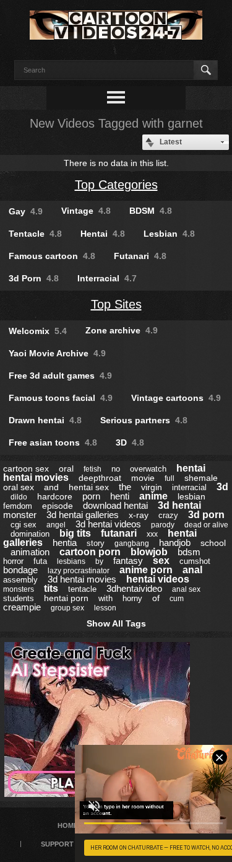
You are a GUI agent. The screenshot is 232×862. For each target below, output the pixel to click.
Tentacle (35, 234)
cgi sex (24, 524)
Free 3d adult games (60, 375)
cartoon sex (26, 468)
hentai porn (66, 598)
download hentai (115, 505)
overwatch (148, 468)
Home (68, 825)
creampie (22, 607)
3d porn (206, 514)
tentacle (82, 589)
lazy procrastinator (79, 570)
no (115, 468)
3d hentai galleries (82, 514)
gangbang (131, 543)
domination (30, 534)
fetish (92, 469)
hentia (65, 542)
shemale (201, 478)
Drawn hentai (45, 420)
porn (91, 496)
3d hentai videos (108, 524)
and (51, 487)
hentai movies (36, 477)
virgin (151, 487)
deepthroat (100, 478)
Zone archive (121, 330)
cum (177, 598)
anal (192, 570)
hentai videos (157, 579)
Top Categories (116, 184)
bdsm (189, 552)
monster (20, 514)
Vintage (86, 211)
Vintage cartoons (176, 398)
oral (66, 468)
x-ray (138, 515)
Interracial (107, 278)
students (18, 598)
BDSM (150, 211)
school (213, 543)
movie (143, 478)
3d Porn (34, 278)
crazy (168, 515)
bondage (20, 570)
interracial (189, 487)
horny (132, 598)
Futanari (140, 256)
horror (13, 561)
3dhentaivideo (134, 588)
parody (162, 525)
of (156, 598)
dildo (19, 497)
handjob (175, 542)
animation (30, 552)
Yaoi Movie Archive (57, 353)
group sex (67, 608)
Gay (26, 211)
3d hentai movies (82, 579)
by (99, 561)
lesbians (71, 561)
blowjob (149, 552)
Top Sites (116, 304)
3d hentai (179, 505)
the (125, 487)
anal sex (186, 589)
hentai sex (89, 487)
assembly (20, 579)
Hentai (102, 234)
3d (222, 487)
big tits (75, 533)
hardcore (54, 496)
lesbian (191, 496)
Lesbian (169, 234)
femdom (17, 506)
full (169, 478)
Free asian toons (53, 442)
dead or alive (206, 525)
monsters (18, 589)
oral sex (18, 487)
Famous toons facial (61, 398)
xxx (152, 534)
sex (161, 560)
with (105, 598)
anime (153, 496)
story (96, 543)
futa (40, 561)
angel (56, 525)
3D (130, 442)
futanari (119, 533)
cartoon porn (90, 552)
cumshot (194, 561)
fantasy (128, 560)
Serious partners (143, 420)
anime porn (146, 570)
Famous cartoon (52, 256)
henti (119, 496)
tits (51, 588)
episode (57, 506)
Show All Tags (116, 623)
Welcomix (38, 331)
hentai (190, 468)
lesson (105, 608)
